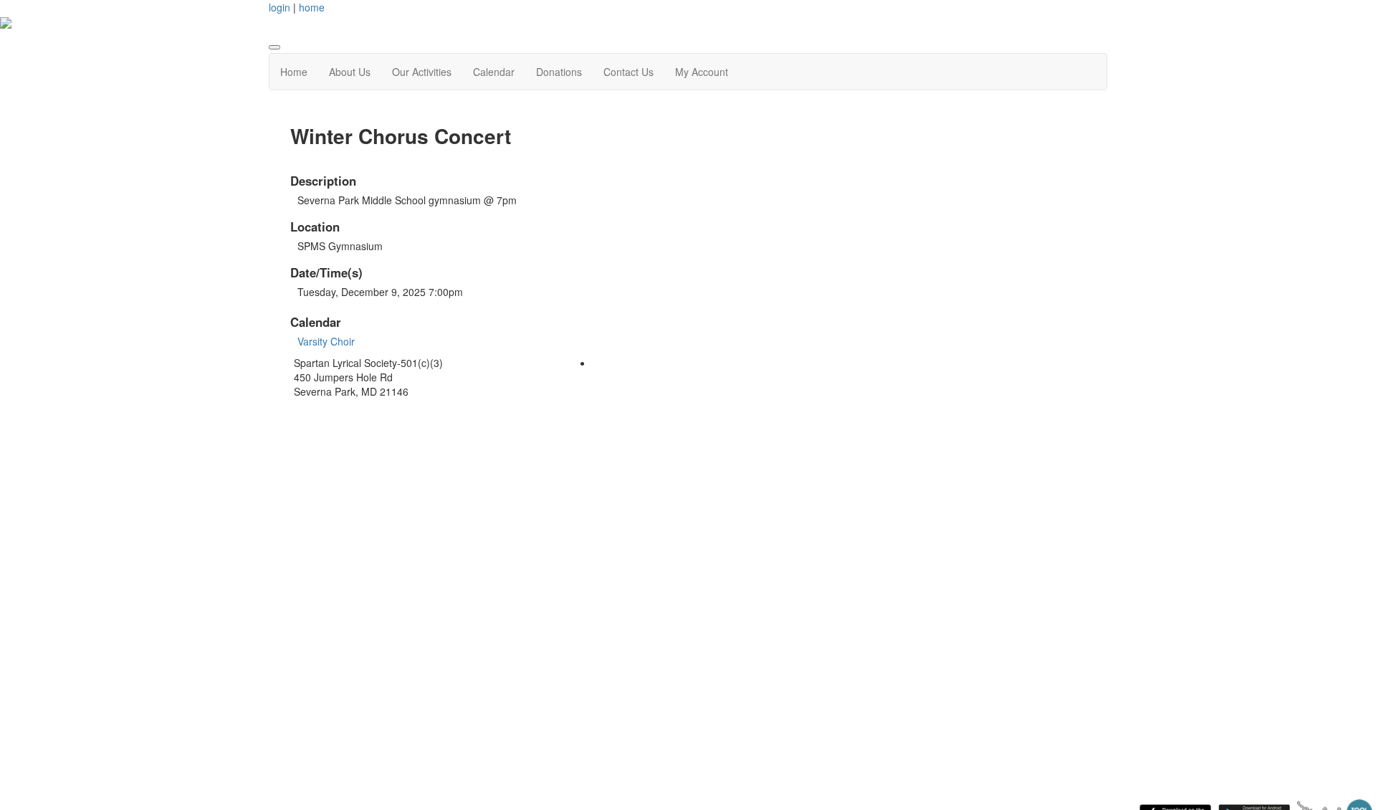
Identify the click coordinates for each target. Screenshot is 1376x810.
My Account (701, 72)
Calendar (494, 72)
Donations (559, 72)
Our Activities (422, 72)
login (279, 7)
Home (293, 72)
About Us (350, 72)
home (312, 7)
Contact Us (628, 72)
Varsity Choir (326, 341)
